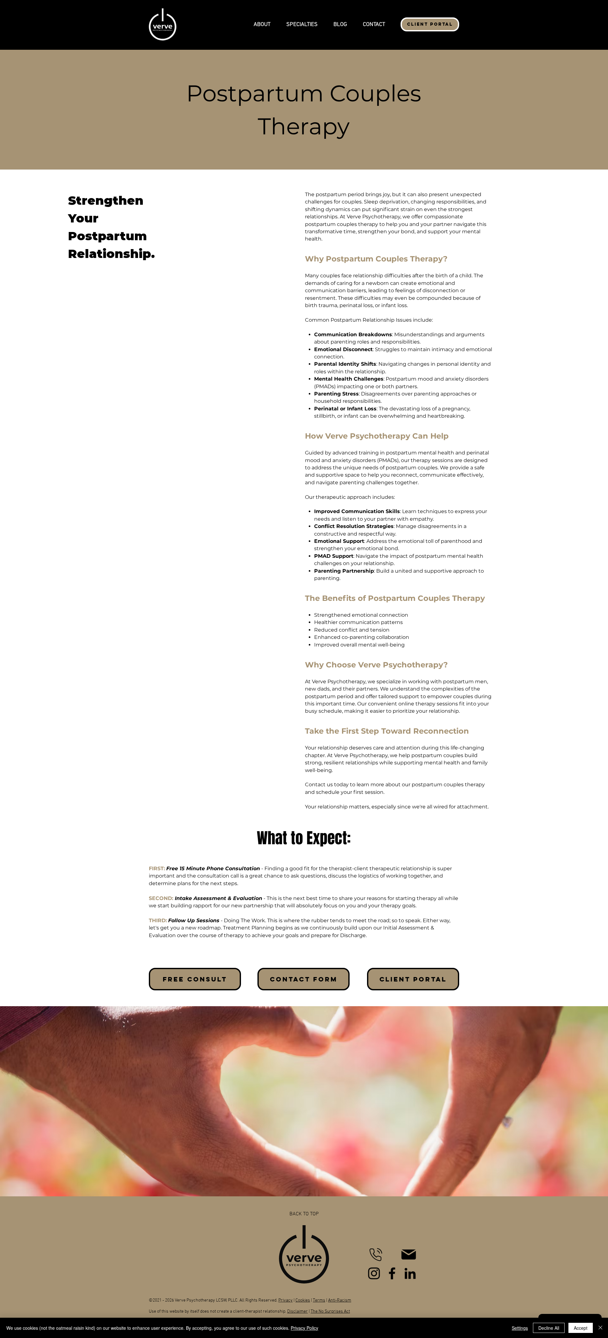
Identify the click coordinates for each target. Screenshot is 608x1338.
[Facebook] (392, 1273)
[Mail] (408, 1254)
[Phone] (375, 1254)
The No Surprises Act (330, 1311)
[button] (262, 24)
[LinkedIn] (410, 1273)
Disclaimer (297, 1311)
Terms (319, 1300)
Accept (580, 1328)
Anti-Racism (339, 1300)
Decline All (548, 1328)
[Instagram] (374, 1273)
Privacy (285, 1300)
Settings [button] (520, 1328)
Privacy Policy (304, 1328)
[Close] (600, 1328)
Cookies (302, 1300)
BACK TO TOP (304, 1214)
